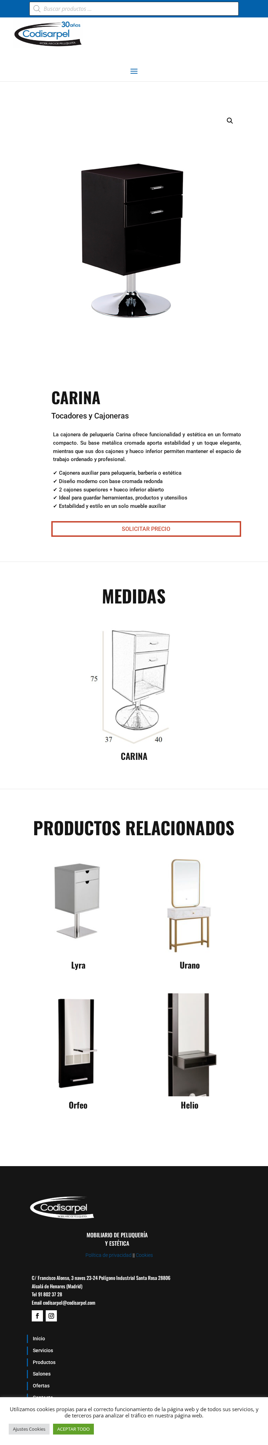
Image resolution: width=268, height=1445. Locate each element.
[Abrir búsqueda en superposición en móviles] (134, 9)
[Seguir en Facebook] (37, 1315)
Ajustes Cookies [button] (29, 1429)
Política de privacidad (108, 1255)
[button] (230, 120)
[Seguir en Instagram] (51, 1315)
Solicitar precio (146, 529)
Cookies (144, 1255)
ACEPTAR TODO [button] (73, 1429)
